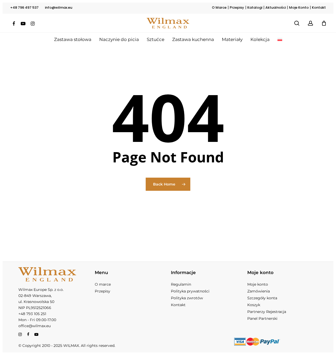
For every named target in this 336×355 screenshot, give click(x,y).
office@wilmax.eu (34, 325)
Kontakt (319, 7)
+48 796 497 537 (24, 7)
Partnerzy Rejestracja (266, 311)
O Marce (219, 7)
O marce (103, 284)
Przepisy (237, 7)
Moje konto (257, 284)
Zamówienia (258, 291)
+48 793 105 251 (32, 313)
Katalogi (254, 7)
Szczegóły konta (262, 298)
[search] (297, 23)
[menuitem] (279, 39)
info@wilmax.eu (58, 7)
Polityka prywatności (190, 291)
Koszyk (253, 304)
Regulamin (181, 284)
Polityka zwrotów (187, 298)
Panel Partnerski (262, 318)
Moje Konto (299, 7)
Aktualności (275, 7)
